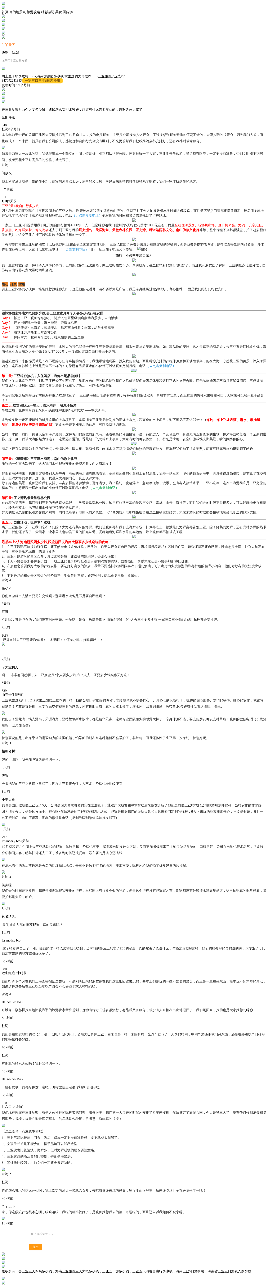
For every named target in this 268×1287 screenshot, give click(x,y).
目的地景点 (17, 12)
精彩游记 (47, 12)
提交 (36, 1247)
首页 (5, 12)
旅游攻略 (33, 12)
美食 (58, 12)
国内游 (68, 12)
